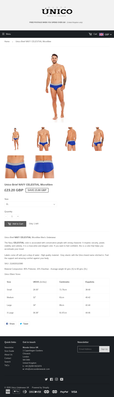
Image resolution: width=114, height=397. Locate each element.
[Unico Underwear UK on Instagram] (56, 380)
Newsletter (9, 347)
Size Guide (9, 351)
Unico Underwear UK (20, 387)
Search (7, 362)
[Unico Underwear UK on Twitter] (46, 380)
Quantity (8, 211)
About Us (8, 355)
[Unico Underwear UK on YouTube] (61, 380)
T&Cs (6, 365)
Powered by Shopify (40, 387)
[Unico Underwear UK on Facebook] (51, 380)
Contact (7, 358)
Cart (95, 34)
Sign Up (104, 349)
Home (7, 41)
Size (6, 199)
